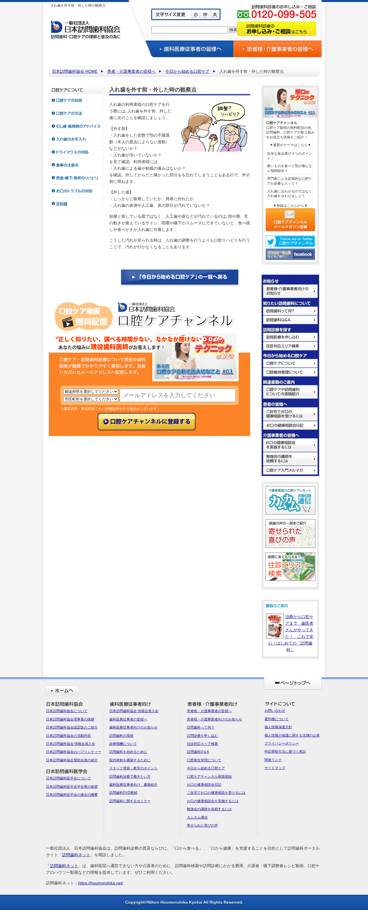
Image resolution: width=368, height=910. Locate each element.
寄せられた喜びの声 (202, 825)
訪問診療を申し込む (202, 735)
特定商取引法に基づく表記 (285, 751)
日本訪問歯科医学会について (68, 778)
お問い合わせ (274, 710)
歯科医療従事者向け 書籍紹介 (133, 784)
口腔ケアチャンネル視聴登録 (209, 776)
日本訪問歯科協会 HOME (74, 71)
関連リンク (273, 760)
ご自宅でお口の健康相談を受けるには (216, 792)
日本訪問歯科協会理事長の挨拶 (70, 719)
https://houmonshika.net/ (100, 883)
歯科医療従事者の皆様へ (128, 719)
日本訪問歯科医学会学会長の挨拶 (72, 786)
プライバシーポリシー (281, 743)
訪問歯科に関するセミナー (130, 801)
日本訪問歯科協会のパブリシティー (73, 752)
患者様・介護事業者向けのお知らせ (214, 719)
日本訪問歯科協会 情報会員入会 (70, 743)
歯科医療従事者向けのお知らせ (133, 727)
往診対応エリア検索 (202, 743)
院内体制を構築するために (130, 760)
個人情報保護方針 (278, 727)
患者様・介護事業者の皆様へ (209, 711)
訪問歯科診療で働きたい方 (130, 776)
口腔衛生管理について (204, 760)
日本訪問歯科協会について (66, 711)
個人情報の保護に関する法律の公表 (292, 735)
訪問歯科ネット (76, 854)
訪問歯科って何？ (200, 727)
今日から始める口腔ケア (187, 71)
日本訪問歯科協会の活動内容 (68, 735)
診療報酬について (123, 743)
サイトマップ (274, 768)
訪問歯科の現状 (121, 735)
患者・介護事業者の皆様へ (131, 71)
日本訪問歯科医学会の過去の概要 (72, 794)
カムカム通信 (197, 817)
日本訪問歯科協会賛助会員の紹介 (72, 760)
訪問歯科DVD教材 (123, 792)
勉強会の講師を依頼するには (209, 809)
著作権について (276, 719)
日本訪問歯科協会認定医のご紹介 (72, 727)
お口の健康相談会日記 (204, 784)
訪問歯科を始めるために (128, 752)
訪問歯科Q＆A (198, 752)
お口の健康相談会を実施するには (213, 801)
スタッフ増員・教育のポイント (133, 768)
